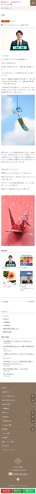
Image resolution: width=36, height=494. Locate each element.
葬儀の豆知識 (7, 332)
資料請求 (18, 491)
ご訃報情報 (6, 325)
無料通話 (6, 491)
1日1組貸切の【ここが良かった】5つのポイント (17, 341)
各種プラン (5, 412)
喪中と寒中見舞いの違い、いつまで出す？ (16, 369)
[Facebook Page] (18, 479)
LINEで (30, 491)
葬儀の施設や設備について (11, 328)
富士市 (27, 25)
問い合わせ (5, 445)
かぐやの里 (8, 4)
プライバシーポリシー (8, 450)
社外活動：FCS (6, 267)
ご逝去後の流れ (6, 421)
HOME (4, 388)
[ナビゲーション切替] (33, 3)
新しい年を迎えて (8, 374)
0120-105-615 (20, 474)
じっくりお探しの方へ (8, 396)
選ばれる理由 (6, 404)
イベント (6, 315)
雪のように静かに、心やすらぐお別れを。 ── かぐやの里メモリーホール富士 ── (26, 287)
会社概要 (4, 437)
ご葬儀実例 (6, 322)
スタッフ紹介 (6, 433)
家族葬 (22, 25)
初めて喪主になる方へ (8, 400)
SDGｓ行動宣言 (23, 267)
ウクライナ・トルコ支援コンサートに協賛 (10, 285)
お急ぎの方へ (6, 392)
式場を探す (5, 416)
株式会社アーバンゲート (15, 485)
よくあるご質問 (6, 425)
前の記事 (5, 301)
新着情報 (4, 429)
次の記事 (30, 301)
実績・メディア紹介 (8, 441)
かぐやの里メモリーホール (13, 25)
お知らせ (6, 319)
